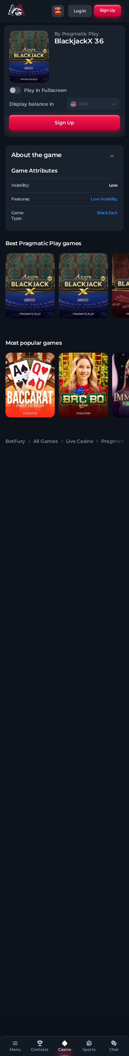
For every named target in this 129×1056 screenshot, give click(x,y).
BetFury (15, 441)
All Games (45, 441)
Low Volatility (104, 198)
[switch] (64, 90)
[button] (30, 285)
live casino (79, 441)
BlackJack (107, 212)
